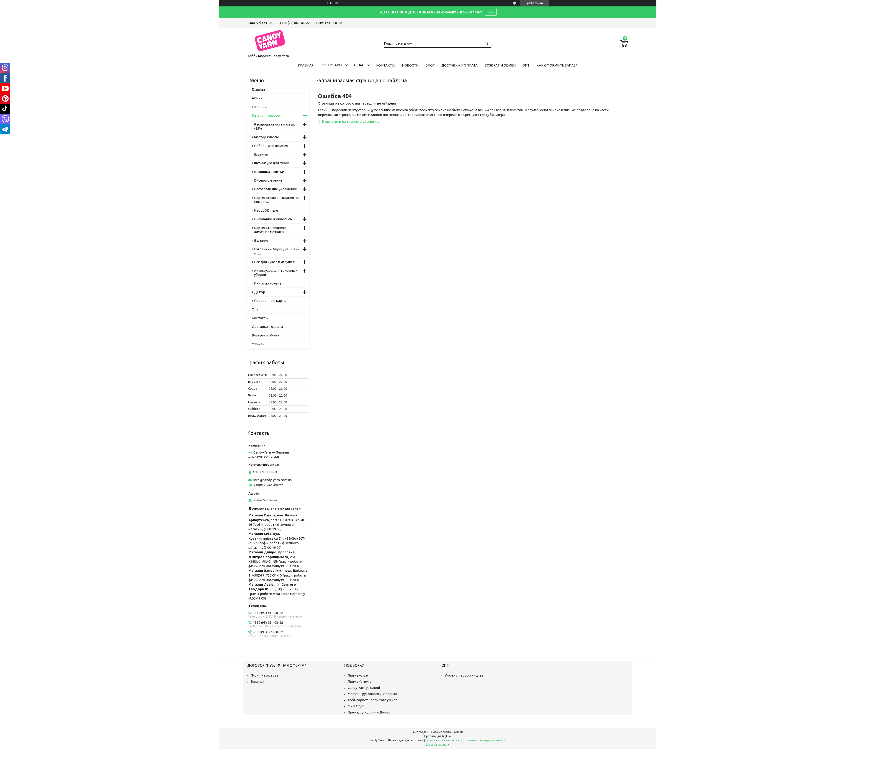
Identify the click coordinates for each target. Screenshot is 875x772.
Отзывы (258, 344)
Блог (430, 65)
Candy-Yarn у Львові (364, 688)
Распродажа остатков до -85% (274, 126)
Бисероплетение (268, 180)
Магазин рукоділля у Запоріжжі (373, 694)
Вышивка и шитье (269, 172)
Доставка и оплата (459, 65)
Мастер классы (266, 137)
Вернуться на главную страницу (350, 121)
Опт (526, 65)
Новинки (259, 107)
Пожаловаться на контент (443, 740)
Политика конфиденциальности (484, 740)
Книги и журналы (268, 283)
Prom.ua (458, 732)
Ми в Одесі (356, 706)
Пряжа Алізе (358, 675)
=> (491, 12)
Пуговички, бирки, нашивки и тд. (276, 251)
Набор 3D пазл (266, 210)
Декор (259, 292)
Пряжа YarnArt (359, 681)
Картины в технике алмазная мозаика (270, 230)
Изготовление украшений (275, 189)
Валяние (261, 240)
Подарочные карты (270, 301)
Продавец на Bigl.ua (437, 736)
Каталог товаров (266, 115)
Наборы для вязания (271, 146)
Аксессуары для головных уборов (275, 273)
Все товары (331, 65)
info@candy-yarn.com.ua (272, 480)
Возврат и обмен (500, 65)
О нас (359, 65)
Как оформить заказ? (556, 65)
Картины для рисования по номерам (276, 200)
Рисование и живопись (273, 219)
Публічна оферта (264, 675)
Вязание (261, 154)
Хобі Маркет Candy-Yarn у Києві (373, 700)
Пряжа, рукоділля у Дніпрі (369, 712)
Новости (410, 65)
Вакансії (257, 681)
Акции (257, 98)
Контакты (385, 65)
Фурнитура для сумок (271, 163)
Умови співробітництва (464, 675)
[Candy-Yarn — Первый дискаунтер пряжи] (270, 40)
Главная (306, 65)
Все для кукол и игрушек (274, 262)
